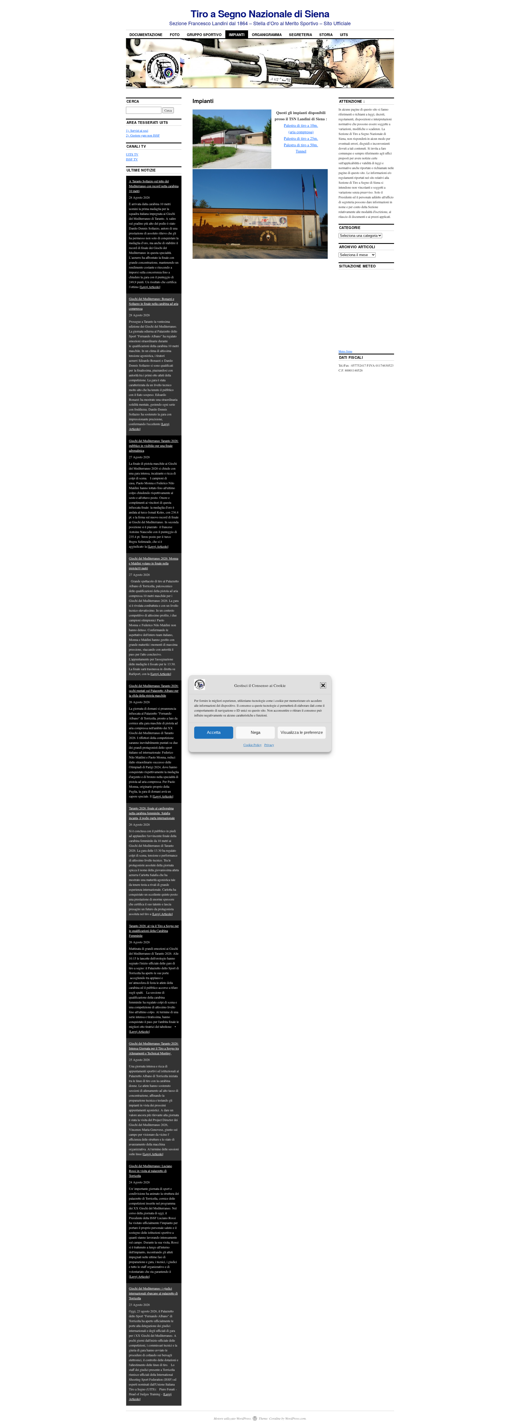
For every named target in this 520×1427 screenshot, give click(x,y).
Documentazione (145, 34)
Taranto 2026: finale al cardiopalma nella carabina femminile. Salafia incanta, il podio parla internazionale (152, 813)
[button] (323, 685)
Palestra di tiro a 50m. (301, 144)
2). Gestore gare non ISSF (143, 135)
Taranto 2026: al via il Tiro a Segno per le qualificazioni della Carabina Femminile (154, 931)
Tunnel (301, 151)
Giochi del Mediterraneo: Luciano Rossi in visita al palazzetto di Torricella (150, 1171)
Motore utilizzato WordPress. (233, 1418)
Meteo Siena (345, 351)
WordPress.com (295, 1418)
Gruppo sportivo (204, 34)
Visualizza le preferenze (302, 732)
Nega (255, 732)
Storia (326, 34)
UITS (344, 34)
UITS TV (132, 154)
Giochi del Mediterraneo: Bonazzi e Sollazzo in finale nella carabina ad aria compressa (153, 303)
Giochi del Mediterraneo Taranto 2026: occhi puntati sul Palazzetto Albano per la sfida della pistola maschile (153, 690)
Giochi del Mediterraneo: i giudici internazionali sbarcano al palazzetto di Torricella (153, 1293)
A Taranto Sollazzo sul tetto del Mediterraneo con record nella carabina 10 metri (153, 186)
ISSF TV (132, 159)
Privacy (269, 744)
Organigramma (267, 34)
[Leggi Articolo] (149, 287)
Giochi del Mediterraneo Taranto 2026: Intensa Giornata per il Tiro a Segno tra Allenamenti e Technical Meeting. (154, 1048)
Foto (175, 34)
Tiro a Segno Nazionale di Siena (260, 13)
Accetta (213, 732)
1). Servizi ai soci (137, 130)
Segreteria (300, 34)
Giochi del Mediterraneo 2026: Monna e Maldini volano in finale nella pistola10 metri (153, 563)
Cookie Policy (252, 744)
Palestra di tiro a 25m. (301, 138)
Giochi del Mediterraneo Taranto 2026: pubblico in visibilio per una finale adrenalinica (153, 445)
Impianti (237, 34)
